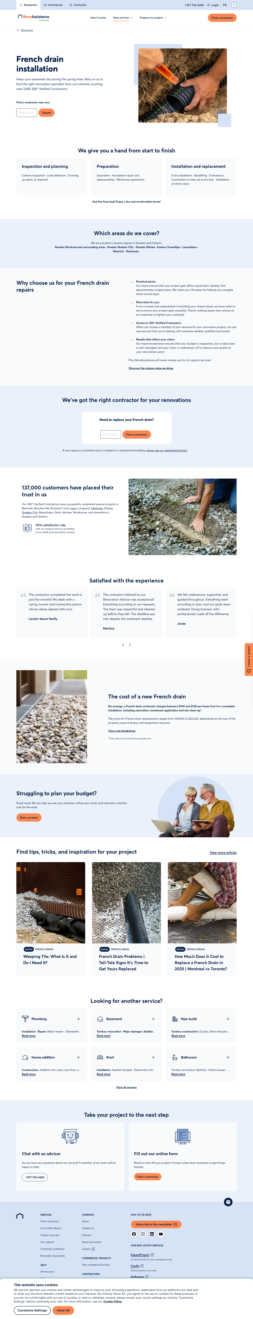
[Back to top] (228, 1202)
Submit (46, 112)
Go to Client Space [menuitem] (50, 1228)
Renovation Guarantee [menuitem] (52, 1255)
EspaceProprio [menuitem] (140, 1254)
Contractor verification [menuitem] (52, 1248)
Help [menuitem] (43, 1265)
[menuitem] (28, 5)
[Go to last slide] (123, 644)
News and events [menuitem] (91, 1242)
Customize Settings (32, 1310)
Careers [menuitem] (86, 1248)
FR (225, 5)
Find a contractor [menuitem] (49, 1221)
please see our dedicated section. (167, 450)
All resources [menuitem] (47, 1271)
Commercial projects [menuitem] (96, 1258)
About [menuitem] (85, 1221)
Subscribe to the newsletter (154, 1224)
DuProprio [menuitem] (137, 1277)
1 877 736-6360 (194, 5)
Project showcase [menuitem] (49, 1235)
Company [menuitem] (88, 1214)
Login (215, 5)
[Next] (129, 644)
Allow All (63, 1310)
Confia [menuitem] (135, 1265)
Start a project (29, 817)
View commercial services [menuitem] (96, 1264)
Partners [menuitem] (86, 1235)
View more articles (223, 853)
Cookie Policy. (112, 1301)
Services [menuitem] (45, 1214)
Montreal (97, 508)
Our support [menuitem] (47, 1242)
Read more (29, 1035)
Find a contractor (222, 17)
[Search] (234, 5)
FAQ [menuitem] (42, 1278)
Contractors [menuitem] (91, 1274)
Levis (73, 508)
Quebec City (30, 512)
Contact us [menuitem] (88, 1228)
